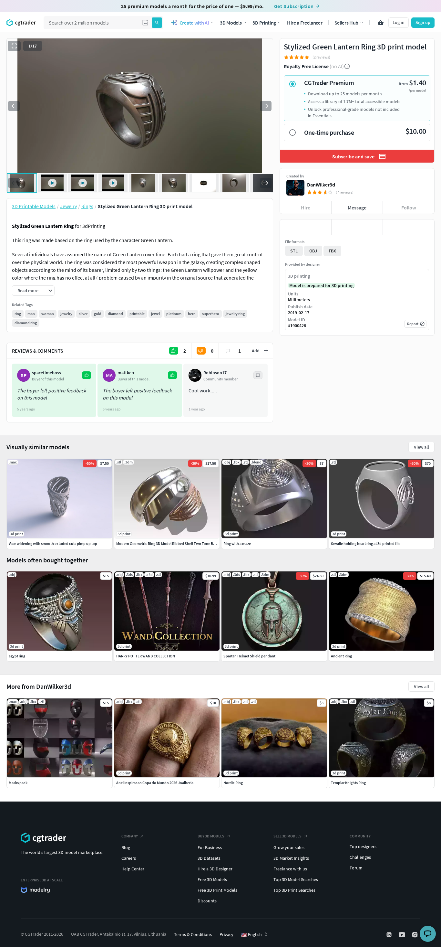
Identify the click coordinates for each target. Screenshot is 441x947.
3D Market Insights (291, 858)
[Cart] (380, 22)
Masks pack (18, 782)
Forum (356, 868)
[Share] (408, 227)
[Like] (305, 227)
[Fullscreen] (14, 46)
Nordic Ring (233, 782)
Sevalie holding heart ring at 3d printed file (365, 543)
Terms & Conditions (193, 934)
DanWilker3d (321, 184)
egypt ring (17, 656)
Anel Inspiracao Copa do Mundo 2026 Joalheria (154, 782)
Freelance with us (290, 869)
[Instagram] (415, 934)
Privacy (226, 934)
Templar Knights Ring (348, 782)
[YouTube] (402, 934)
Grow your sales (288, 847)
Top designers (363, 846)
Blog (125, 847)
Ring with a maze (237, 543)
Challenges (360, 857)
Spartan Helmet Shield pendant (249, 656)
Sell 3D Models (287, 836)
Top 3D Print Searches (294, 890)
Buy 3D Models (211, 836)
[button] (145, 22)
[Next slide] (266, 106)
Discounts (207, 901)
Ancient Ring (341, 656)
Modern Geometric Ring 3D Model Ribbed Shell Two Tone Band (168, 543)
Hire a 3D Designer (215, 869)
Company (129, 836)
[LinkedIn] (390, 934)
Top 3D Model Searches (295, 879)
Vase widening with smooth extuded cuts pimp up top (53, 543)
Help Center (132, 869)
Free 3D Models (212, 879)
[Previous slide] (14, 106)
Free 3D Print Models (217, 890)
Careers (128, 858)
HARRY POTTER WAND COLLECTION (145, 656)
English (251, 934)
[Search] (157, 22)
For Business (210, 847)
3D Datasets (209, 858)
